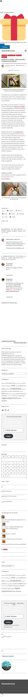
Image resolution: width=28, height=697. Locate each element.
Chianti (9, 230)
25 (11, 473)
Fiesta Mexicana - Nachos (8, 534)
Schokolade (15, 395)
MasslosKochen (8, 50)
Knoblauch (16, 391)
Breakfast (23, 383)
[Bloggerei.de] (14, 549)
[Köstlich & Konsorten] (14, 666)
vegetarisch (12, 398)
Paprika (17, 393)
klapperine (9, 279)
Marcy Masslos (11, 65)
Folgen (8, 436)
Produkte (18, 55)
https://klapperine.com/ (12, 291)
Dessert (9, 386)
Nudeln (13, 393)
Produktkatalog (19, 132)
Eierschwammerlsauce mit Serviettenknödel (13, 544)
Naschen (10, 393)
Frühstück (15, 388)
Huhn (11, 391)
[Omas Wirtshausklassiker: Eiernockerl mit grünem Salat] (2, 518)
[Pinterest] (8, 410)
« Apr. (3, 481)
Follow (8, 622)
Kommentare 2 (21, 65)
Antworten (10, 275)
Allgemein (4, 55)
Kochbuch (21, 391)
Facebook (4, 445)
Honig (8, 391)
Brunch (3, 386)
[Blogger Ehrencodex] (14, 496)
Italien (3, 231)
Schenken (4, 47)
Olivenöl (8, 231)
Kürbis (7, 393)
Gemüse (23, 389)
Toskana (20, 231)
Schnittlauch (9, 395)
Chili (6, 386)
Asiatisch (3, 383)
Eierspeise (17, 385)
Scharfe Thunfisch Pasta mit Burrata (11, 539)
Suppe (23, 395)
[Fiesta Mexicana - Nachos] (3, 532)
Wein (7, 232)
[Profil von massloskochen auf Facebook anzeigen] (2, 410)
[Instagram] (5, 410)
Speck (20, 395)
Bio (12, 229)
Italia (24, 230)
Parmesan (23, 393)
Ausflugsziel (11, 55)
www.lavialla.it (5, 179)
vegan (4, 398)
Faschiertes (8, 389)
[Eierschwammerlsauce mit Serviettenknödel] (3, 542)
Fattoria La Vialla (17, 230)
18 (11, 469)
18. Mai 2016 (9, 265)
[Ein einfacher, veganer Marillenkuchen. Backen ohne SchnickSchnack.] (3, 525)
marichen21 (9, 264)
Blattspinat (19, 383)
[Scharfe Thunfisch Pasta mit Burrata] (3, 537)
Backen (13, 383)
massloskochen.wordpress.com (15, 248)
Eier (13, 385)
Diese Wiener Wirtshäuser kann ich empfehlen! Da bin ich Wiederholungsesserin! (11, 353)
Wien (19, 398)
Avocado (8, 383)
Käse (3, 393)
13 (18, 466)
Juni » (7, 481)
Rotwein (14, 231)
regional (4, 57)
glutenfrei (4, 391)
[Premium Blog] (14, 491)
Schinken (4, 395)
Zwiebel (4, 401)
